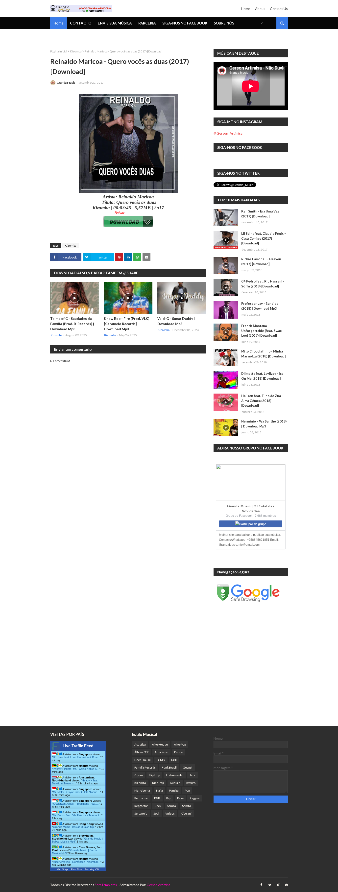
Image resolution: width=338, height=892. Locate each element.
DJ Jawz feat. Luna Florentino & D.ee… (76, 757)
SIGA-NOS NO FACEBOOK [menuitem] (184, 23)
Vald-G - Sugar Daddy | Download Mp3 (176, 321)
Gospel (187, 767)
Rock (158, 806)
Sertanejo (140, 813)
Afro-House (160, 744)
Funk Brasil (169, 767)
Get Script (63, 869)
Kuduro (175, 783)
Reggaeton (141, 806)
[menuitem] (261, 23)
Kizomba (76, 51)
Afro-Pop (180, 744)
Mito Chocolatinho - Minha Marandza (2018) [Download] (263, 353)
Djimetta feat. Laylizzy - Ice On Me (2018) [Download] (262, 376)
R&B (157, 798)
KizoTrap (158, 783)
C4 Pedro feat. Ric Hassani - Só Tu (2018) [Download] (262, 283)
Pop (187, 790)
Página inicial (58, 51)
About (260, 8)
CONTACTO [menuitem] (80, 23)
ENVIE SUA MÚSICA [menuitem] (115, 23)
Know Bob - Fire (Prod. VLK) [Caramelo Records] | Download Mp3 (126, 323)
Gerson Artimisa (158, 885)
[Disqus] (128, 535)
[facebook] (261, 885)
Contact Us (279, 8)
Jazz (192, 775)
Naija (159, 790)
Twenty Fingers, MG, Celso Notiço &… (76, 768)
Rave (180, 798)
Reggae (194, 798)
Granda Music (66, 82)
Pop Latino (141, 798)
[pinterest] (286, 885)
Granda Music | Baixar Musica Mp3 (74, 826)
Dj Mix (161, 760)
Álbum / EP (141, 752)
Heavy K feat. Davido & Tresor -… (75, 782)
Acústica (140, 744)
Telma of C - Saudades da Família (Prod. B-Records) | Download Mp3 (72, 323)
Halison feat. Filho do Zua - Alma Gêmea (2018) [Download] (262, 400)
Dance (178, 752)
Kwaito (190, 783)
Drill (174, 760)
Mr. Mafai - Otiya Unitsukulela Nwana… (76, 792)
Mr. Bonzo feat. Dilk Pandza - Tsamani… (77, 815)
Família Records (145, 767)
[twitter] (270, 885)
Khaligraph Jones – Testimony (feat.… (76, 803)
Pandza (174, 790)
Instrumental (174, 775)
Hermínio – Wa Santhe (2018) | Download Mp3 (264, 423)
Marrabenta (142, 790)
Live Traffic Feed (78, 746)
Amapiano (161, 752)
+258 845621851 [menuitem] (68, 36)
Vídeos (170, 813)
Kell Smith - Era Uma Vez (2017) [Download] (260, 213)
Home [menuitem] (58, 23)
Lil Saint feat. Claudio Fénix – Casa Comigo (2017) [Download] (263, 238)
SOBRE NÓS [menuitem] (224, 23)
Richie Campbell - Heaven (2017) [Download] (261, 261)
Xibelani (186, 813)
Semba (186, 806)
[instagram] (279, 885)
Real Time (76, 869)
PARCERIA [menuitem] (147, 23)
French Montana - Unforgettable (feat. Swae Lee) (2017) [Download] (261, 330)
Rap (168, 798)
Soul (156, 813)
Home (245, 8)
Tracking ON (92, 869)
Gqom (138, 775)
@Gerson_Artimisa (228, 133)
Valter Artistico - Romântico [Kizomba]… (76, 861)
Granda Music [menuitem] (108, 36)
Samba (171, 806)
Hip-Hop (154, 775)
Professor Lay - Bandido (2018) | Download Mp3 (259, 306)
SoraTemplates (106, 885)
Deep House (142, 760)
